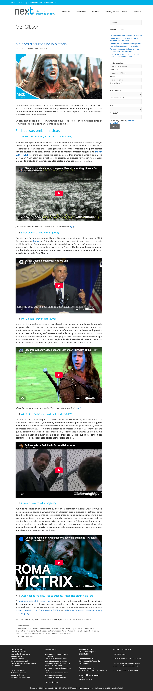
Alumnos (96, 11)
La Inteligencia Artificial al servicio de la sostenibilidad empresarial (124, 39)
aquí (72, 226)
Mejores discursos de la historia (41, 43)
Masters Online (16, 656)
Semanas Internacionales (20, 661)
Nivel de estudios (117, 98)
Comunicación (23, 626)
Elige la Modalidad (117, 90)
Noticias (125, 11)
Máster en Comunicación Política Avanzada (59, 631)
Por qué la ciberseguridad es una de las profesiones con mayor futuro (124, 50)
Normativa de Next (17, 675)
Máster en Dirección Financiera (56, 677)
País (112, 105)
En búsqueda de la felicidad (39, 628)
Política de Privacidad (18, 673)
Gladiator (54, 628)
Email (112, 76)
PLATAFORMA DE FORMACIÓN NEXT (125, 671)
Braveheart (22, 628)
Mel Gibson (80, 631)
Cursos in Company (18, 659)
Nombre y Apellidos (117, 63)
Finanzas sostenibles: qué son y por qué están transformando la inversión (124, 55)
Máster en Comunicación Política (56, 673)
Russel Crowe (57, 633)
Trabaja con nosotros (18, 670)
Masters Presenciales (19, 652)
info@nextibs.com (35, 2)
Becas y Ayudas (112, 11)
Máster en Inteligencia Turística (56, 659)
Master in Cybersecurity (53, 675)
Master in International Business (56, 661)
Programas (81, 11)
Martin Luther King (66, 628)
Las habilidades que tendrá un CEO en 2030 (126, 35)
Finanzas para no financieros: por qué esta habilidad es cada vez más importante (125, 45)
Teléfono (114, 70)
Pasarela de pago (51, 682)
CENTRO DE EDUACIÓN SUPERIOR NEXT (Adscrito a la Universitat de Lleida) (127, 664)
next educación (92, 631)
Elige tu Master (116, 83)
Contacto (137, 11)
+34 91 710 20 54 (18, 2)
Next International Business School (37, 633)
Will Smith (67, 633)
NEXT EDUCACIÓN (119, 654)
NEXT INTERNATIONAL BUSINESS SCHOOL (127, 659)
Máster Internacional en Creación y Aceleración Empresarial (57, 664)
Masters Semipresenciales (20, 654)
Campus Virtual (50, 2)
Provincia (114, 113)
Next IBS (66, 11)
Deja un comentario (26, 636)
